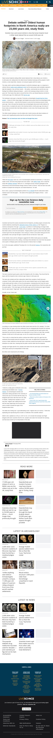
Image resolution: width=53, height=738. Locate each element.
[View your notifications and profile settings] (46, 2)
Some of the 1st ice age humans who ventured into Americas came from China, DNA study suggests (39, 402)
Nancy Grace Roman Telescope (34, 8)
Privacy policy (24, 719)
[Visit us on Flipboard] (25, 2)
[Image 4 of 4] (48, 308)
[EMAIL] (8, 446)
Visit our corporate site (29, 704)
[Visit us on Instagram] (21, 2)
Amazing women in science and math (26, 682)
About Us (39, 715)
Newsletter (48, 74)
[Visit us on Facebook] (16, 2)
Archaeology (13, 5)
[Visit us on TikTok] (27, 2)
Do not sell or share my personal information (43, 727)
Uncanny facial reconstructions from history (26, 691)
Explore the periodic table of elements (26, 687)
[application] (26, 430)
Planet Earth (33, 5)
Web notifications (25, 723)
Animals (6, 5)
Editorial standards (9, 725)
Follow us (41, 74)
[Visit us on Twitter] (18, 2)
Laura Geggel (20, 38)
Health (20, 5)
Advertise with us (9, 723)
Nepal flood (11, 8)
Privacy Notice (42, 211)
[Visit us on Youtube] (23, 2)
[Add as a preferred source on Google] (26, 708)
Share (5, 74)
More (44, 5)
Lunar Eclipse (21, 8)
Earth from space (15, 678)
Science (25, 5)
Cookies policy (40, 719)
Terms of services (20, 211)
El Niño (47, 8)
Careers (38, 723)
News (39, 38)
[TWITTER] (6, 446)
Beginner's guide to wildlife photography (38, 680)
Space (39, 5)
